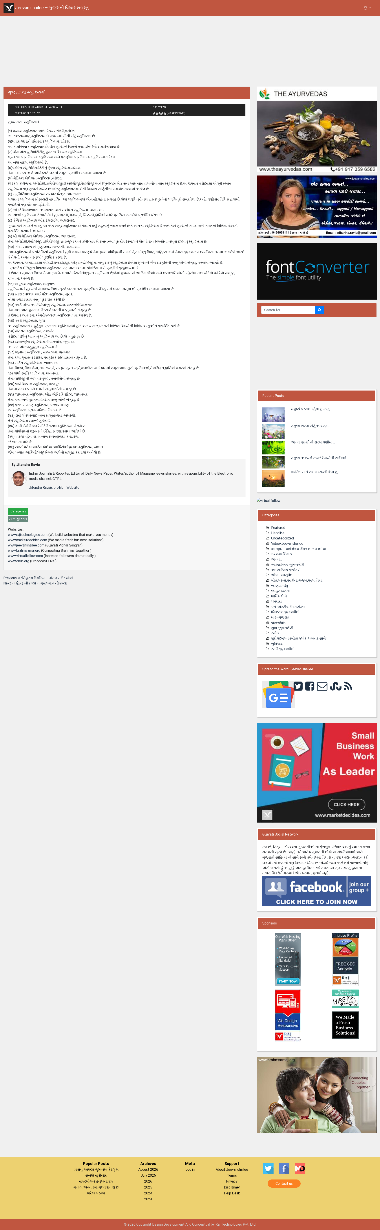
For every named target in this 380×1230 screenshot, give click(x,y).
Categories (18, 511)
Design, (157, 1224)
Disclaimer (232, 1187)
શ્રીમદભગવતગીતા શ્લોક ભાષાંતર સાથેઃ (299, 638)
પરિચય (276, 601)
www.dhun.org (18, 561)
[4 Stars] (162, 113)
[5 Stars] (165, 113)
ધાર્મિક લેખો (279, 596)
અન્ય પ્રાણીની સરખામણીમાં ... (313, 442)
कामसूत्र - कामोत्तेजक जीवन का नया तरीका (298, 549)
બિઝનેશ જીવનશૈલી (285, 612)
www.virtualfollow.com (25, 556)
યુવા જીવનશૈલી (282, 628)
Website (72, 487)
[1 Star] (154, 113)
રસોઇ (275, 633)
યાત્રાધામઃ (279, 622)
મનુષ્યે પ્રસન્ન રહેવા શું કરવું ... (311, 409)
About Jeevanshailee (232, 1169)
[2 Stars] (157, 113)
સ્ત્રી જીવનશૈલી (283, 649)
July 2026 (148, 1175)
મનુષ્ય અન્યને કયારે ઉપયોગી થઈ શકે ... (320, 458)
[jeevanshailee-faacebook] (316, 890)
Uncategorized (282, 538)
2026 (148, 1181)
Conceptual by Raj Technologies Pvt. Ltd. (224, 1224)
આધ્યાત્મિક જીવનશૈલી (287, 565)
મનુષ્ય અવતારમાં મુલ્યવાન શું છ (96, 1187)
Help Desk (232, 1193)
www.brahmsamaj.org (24, 550)
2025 (148, 1187)
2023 (148, 1199)
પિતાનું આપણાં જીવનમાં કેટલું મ (96, 1169)
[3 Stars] (159, 113)
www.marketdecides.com (27, 540)
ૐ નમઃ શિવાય (281, 554)
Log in (190, 1169)
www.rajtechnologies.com (28, 535)
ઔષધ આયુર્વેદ (281, 575)
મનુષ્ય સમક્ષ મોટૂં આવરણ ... (310, 426)
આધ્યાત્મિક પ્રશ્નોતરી (286, 570)
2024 (148, 1193)
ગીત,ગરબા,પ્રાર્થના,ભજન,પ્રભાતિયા (297, 580)
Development (174, 1224)
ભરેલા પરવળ (96, 1193)
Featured (278, 528)
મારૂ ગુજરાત (280, 617)
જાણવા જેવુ (279, 586)
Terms (232, 1175)
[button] (367, 8)
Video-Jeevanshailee (287, 543)
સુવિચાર (277, 644)
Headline (278, 533)
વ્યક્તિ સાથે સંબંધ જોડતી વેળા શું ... (315, 472)
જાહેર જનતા (280, 591)
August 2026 (148, 1169)
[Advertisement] (190, 50)
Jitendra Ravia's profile (46, 487)
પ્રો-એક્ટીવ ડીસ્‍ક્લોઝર (288, 607)
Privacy (232, 1181)
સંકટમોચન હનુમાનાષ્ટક (96, 1181)
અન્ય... (276, 559)
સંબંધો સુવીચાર (96, 1175)
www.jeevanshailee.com (26, 545)
